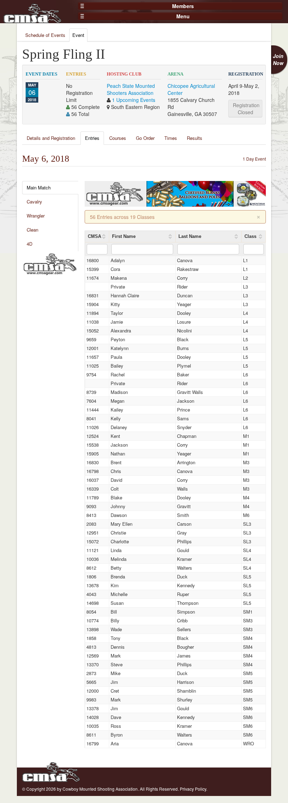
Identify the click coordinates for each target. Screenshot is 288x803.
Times (170, 138)
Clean (32, 229)
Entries (92, 138)
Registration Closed (246, 109)
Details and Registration (51, 138)
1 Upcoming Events (133, 99)
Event (78, 35)
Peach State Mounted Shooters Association (131, 89)
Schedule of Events (45, 35)
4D (29, 243)
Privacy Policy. (193, 789)
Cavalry (34, 201)
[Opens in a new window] (50, 263)
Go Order (145, 138)
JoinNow (278, 59)
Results (194, 138)
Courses (117, 138)
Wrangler (36, 215)
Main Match (39, 187)
